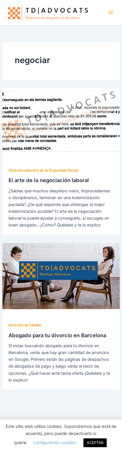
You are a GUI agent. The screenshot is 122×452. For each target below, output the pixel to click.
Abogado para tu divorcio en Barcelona (57, 335)
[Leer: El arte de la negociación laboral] (61, 120)
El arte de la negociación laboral (49, 180)
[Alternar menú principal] (110, 12)
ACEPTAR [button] (95, 442)
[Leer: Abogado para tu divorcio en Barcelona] (61, 275)
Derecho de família (25, 325)
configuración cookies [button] (54, 442)
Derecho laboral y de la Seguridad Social (43, 170)
